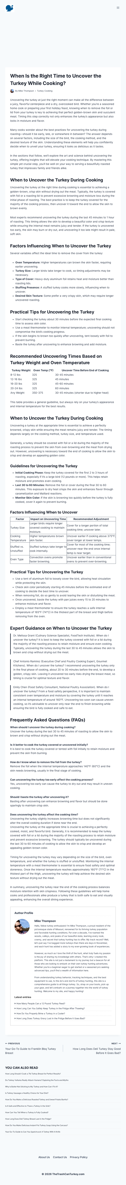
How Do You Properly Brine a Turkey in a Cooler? (40, 1013)
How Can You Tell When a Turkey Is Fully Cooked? (26, 1112)
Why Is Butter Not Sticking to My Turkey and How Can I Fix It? (31, 1086)
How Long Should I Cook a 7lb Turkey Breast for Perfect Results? (33, 1074)
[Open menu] (118, 7)
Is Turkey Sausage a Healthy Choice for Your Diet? (26, 1093)
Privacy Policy (79, 1157)
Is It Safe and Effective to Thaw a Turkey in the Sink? (27, 1106)
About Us (44, 1157)
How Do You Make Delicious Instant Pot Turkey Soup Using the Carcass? (36, 1125)
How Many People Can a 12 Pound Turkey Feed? (40, 1003)
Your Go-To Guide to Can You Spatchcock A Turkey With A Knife (32, 1132)
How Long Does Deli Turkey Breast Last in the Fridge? (28, 1119)
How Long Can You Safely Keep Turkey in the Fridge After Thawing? (50, 1008)
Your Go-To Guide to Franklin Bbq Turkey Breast (30, 1048)
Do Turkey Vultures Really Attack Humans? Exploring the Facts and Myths (36, 1080)
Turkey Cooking (44, 91)
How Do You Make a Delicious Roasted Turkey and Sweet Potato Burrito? (36, 1099)
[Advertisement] (63, 36)
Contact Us (60, 1157)
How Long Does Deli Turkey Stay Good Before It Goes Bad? (97, 1048)
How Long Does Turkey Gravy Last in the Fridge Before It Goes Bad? (50, 1018)
